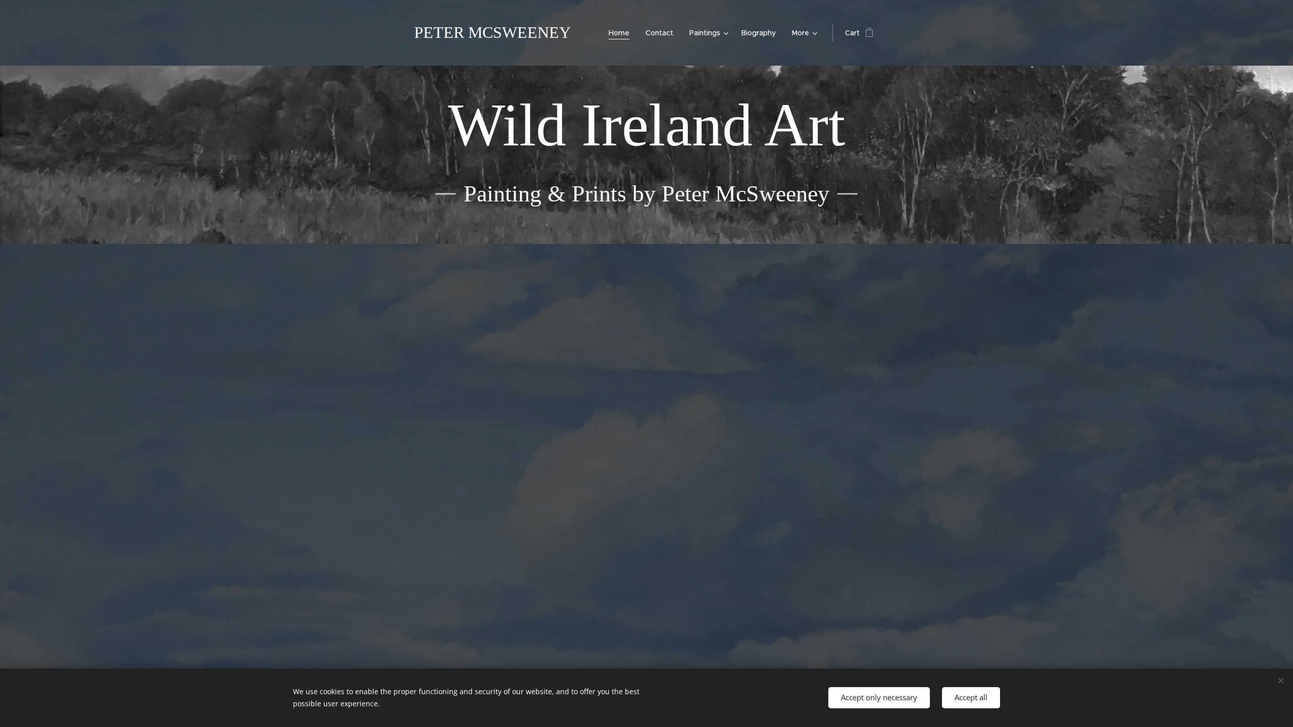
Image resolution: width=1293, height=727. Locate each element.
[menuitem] (621, 32)
